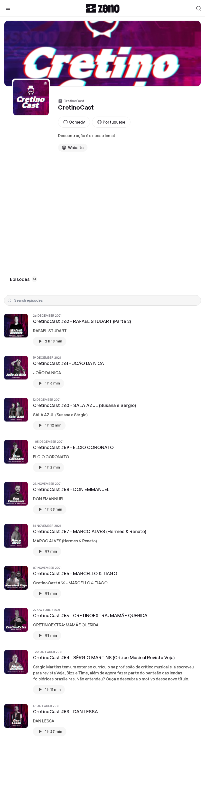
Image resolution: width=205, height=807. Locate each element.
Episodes (23, 279)
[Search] (198, 8)
